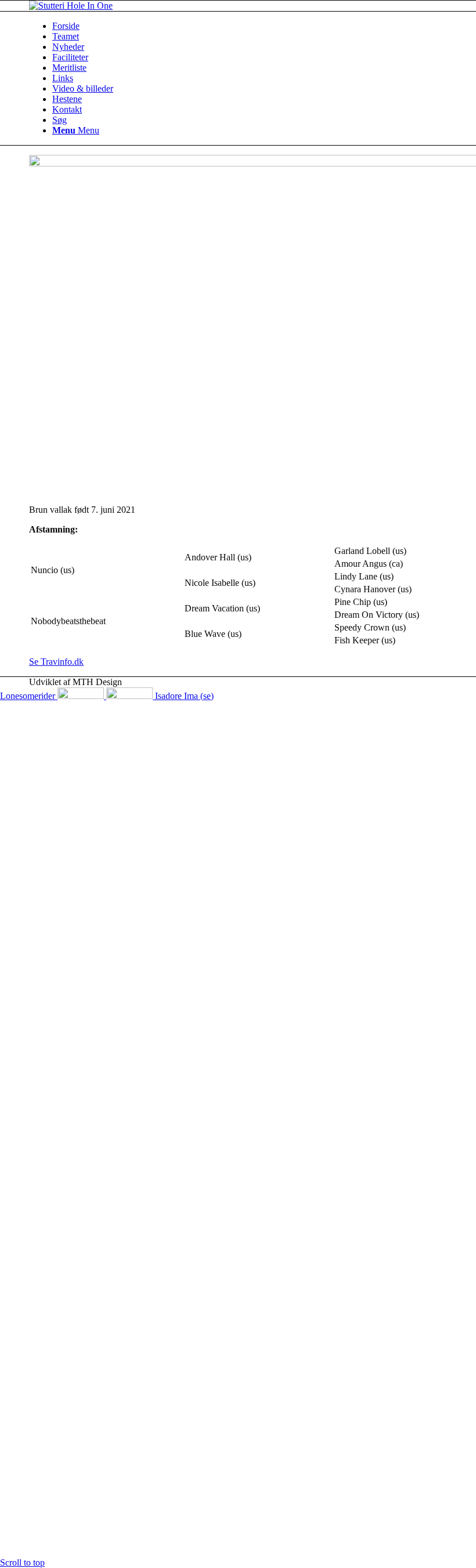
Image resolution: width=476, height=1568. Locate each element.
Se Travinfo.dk (56, 662)
